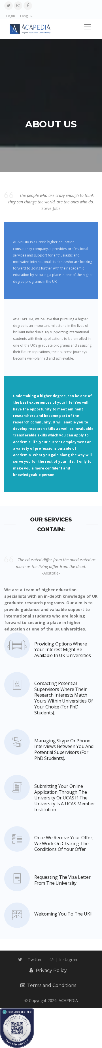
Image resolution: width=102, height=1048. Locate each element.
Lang (24, 16)
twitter (35, 959)
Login (10, 16)
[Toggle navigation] (87, 26)
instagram (68, 959)
